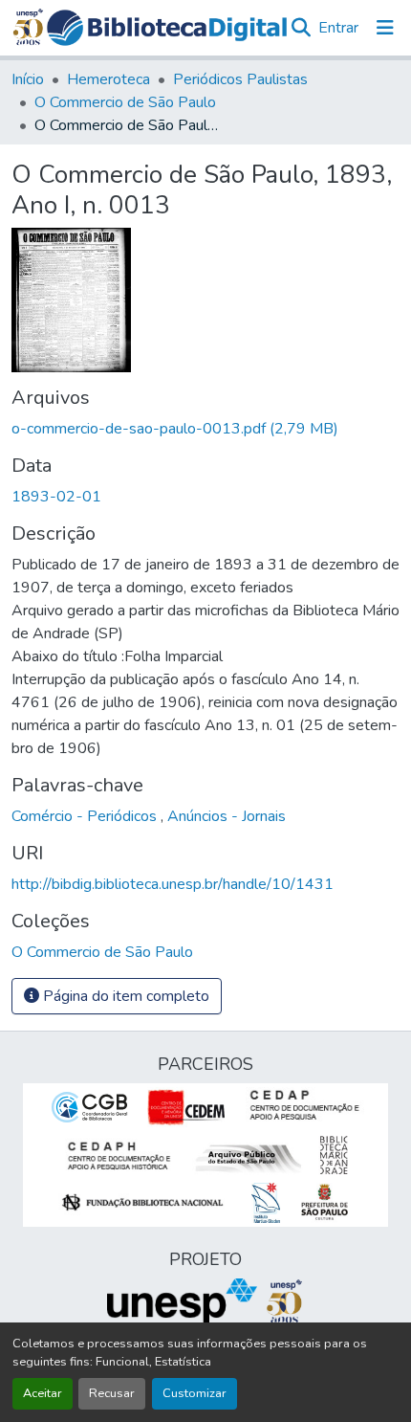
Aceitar (42, 1393)
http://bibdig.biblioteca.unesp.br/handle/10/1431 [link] (172, 884)
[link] (205, 428)
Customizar (194, 1393)
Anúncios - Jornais (226, 816)
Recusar (112, 1393)
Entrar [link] (338, 27)
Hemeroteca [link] (108, 79)
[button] (167, 28)
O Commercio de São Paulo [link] (125, 102)
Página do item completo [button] (124, 996)
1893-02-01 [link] (56, 496)
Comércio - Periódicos (86, 816)
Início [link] (27, 79)
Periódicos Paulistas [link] (240, 79)
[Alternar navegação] (385, 28)
